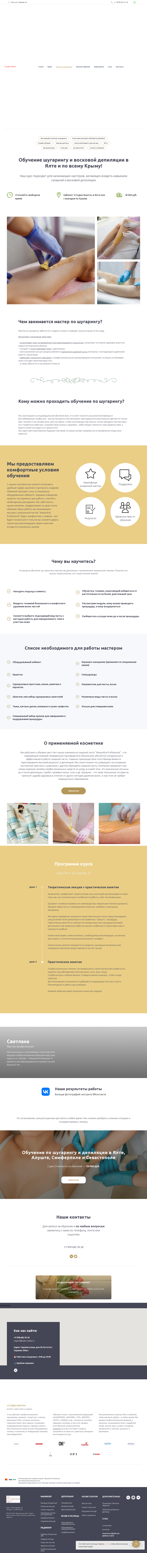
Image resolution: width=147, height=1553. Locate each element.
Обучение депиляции (64, 67)
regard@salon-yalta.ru (24, 1341)
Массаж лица (86, 1503)
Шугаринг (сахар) (67, 1506)
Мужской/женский (68, 1509)
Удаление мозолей (48, 1546)
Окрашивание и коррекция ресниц (68, 1523)
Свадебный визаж (68, 1532)
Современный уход (48, 1521)
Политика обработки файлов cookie (110, 1535)
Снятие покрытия (47, 1509)
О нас (110, 67)
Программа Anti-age (89, 1511)
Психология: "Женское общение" (110, 1504)
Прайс (49, 67)
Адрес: (17, 1347)
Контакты (119, 67)
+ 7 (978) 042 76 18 (121, 2)
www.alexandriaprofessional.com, (29, 1480)
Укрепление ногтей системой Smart (48, 1513)
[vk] (71, 1257)
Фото (106, 143)
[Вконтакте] (15, 1370)
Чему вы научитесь (62, 143)
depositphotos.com (34, 1483)
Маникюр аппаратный (49, 1503)
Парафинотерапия (47, 1518)
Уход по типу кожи (89, 1507)
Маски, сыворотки (89, 1515)
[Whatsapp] (133, 1499)
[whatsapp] (75, 1257)
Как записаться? (78, 148)
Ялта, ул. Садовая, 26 (19, 2)
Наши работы (99, 67)
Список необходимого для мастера (86, 143)
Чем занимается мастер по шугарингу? (54, 138)
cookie (107, 1544)
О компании (106, 1525)
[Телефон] (128, 1499)
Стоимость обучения (96, 148)
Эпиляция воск (66, 1503)
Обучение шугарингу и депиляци (110, 1511)
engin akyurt (68, 1483)
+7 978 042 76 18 (73, 1247)
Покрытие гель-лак (48, 1506)
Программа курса (49, 148)
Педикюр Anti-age (47, 1539)
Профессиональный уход (48, 1550)
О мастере (64, 148)
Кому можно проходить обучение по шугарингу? (88, 138)
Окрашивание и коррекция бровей (68, 1528)
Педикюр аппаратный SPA (49, 1535)
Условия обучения (44, 143)
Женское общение (83, 67)
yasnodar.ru (53, 1483)
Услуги (41, 67)
